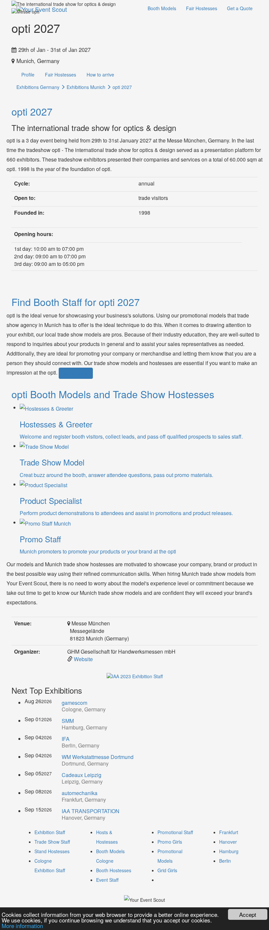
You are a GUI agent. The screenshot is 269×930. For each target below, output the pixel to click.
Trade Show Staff (52, 841)
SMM (68, 721)
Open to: (24, 198)
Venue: (22, 623)
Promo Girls (169, 841)
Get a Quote (240, 8)
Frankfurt (228, 832)
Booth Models (162, 8)
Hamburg (228, 851)
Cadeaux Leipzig (81, 775)
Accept (247, 914)
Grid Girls (167, 870)
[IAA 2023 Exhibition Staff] (135, 675)
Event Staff (107, 879)
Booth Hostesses (113, 870)
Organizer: (27, 651)
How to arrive (100, 74)
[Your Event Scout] (41, 8)
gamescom (74, 702)
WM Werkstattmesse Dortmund (98, 757)
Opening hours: (33, 234)
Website (83, 659)
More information (22, 925)
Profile (27, 74)
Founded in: (29, 212)
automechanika (79, 793)
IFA (66, 739)
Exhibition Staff (49, 832)
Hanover (228, 841)
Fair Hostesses (201, 8)
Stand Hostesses (52, 851)
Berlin (225, 860)
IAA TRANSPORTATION (90, 811)
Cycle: (22, 183)
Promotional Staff (175, 832)
